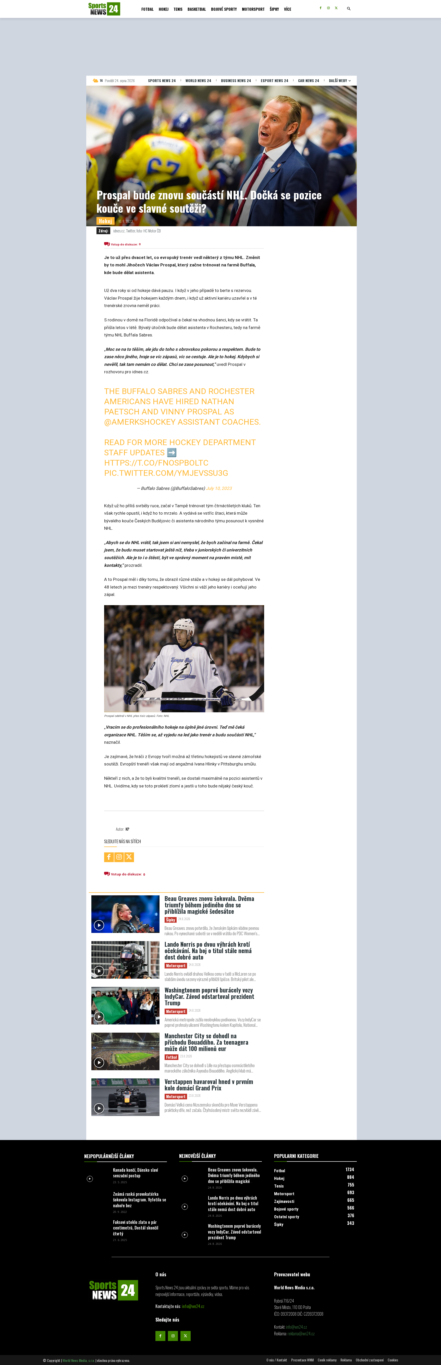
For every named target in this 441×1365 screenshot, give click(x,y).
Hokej (105, 221)
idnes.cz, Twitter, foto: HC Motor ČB (137, 230)
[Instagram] (329, 8)
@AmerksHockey (140, 422)
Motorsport (176, 965)
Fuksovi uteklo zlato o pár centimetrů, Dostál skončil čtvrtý (135, 1228)
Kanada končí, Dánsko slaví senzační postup (135, 1173)
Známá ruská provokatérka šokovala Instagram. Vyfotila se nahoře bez (139, 1200)
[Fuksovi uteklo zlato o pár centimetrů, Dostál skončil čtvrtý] (96, 1228)
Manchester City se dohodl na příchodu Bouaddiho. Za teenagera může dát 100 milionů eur (206, 1042)
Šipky (170, 919)
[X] (336, 8)
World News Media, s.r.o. (79, 1360)
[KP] (110, 829)
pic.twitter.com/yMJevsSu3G (166, 473)
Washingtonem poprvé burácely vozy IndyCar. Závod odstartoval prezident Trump (209, 996)
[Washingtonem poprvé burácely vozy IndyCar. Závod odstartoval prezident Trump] (125, 1005)
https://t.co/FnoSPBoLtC (156, 463)
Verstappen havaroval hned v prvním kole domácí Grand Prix (209, 1084)
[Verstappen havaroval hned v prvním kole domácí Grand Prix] (125, 1097)
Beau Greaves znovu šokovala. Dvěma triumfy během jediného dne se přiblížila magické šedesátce (209, 905)
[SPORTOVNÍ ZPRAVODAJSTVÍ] (99, 9)
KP (127, 829)
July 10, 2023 (219, 488)
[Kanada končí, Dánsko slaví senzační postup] (96, 1175)
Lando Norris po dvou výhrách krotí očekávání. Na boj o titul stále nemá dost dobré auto (208, 950)
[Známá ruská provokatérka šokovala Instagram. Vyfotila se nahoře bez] (96, 1200)
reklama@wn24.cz (301, 1333)
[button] (348, 9)
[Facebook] (321, 8)
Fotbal (171, 1057)
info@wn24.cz (193, 1306)
